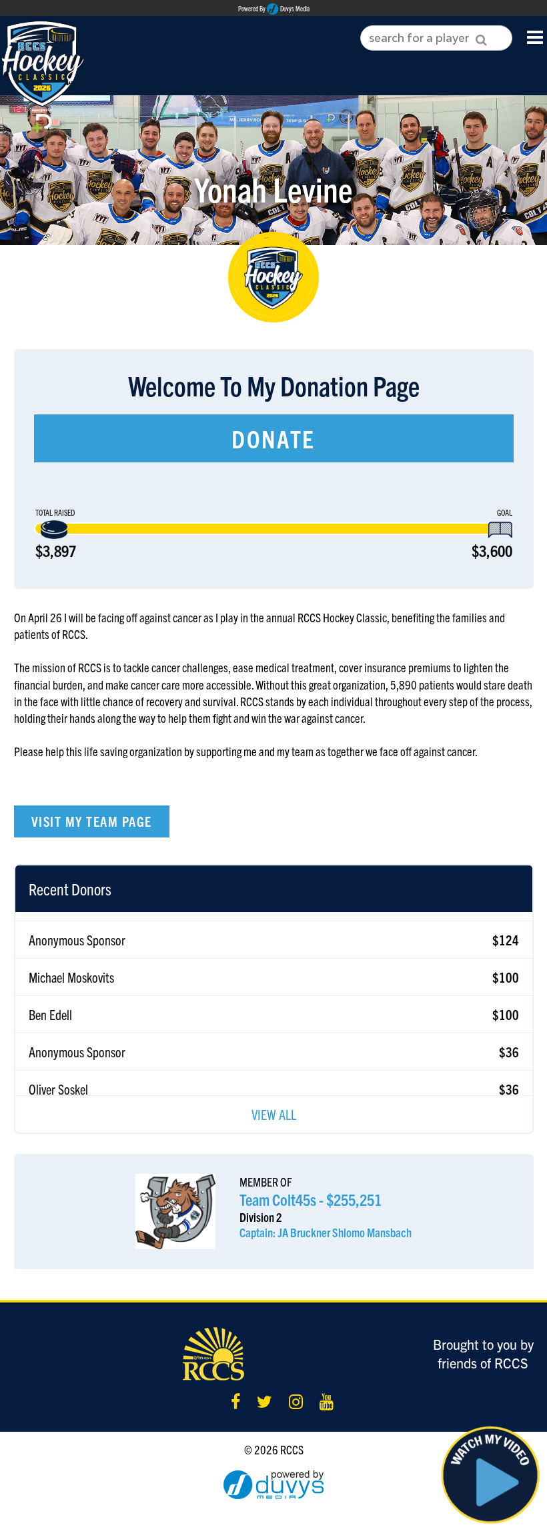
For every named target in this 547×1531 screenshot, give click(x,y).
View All (273, 1114)
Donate (273, 438)
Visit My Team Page (91, 821)
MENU (535, 36)
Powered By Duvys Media (274, 9)
